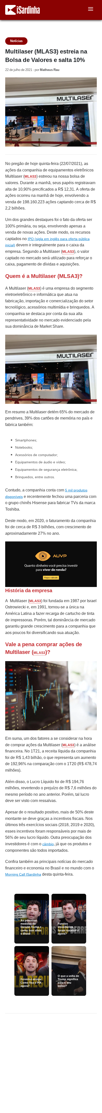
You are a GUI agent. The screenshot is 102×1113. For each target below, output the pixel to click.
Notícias (16, 41)
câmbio (48, 844)
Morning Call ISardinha (23, 874)
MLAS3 (30, 176)
